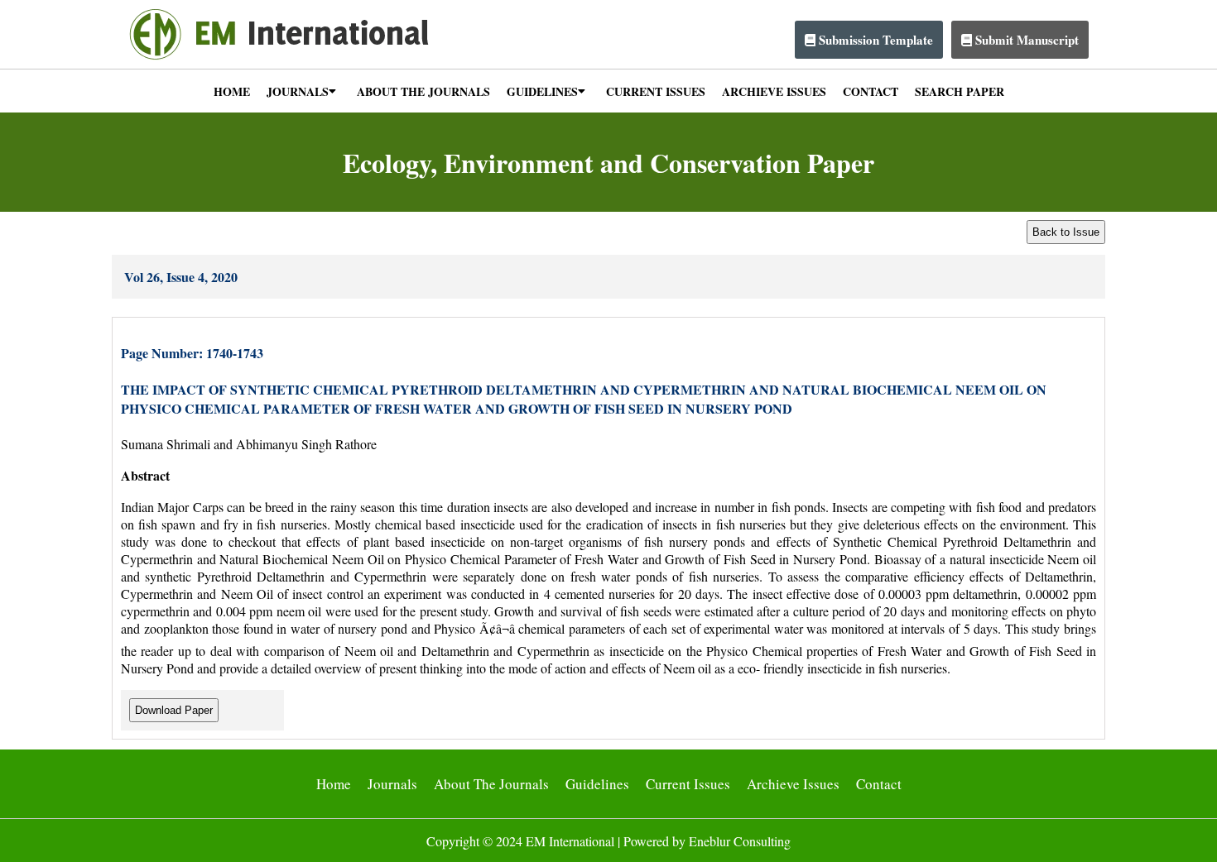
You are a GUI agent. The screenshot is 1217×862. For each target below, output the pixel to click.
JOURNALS (298, 91)
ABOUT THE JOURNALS (423, 91)
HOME (232, 91)
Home (333, 783)
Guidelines (597, 783)
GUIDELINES (542, 91)
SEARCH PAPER (959, 91)
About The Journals (491, 783)
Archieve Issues (793, 783)
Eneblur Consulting (740, 841)
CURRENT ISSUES (655, 91)
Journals (392, 783)
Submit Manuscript (1025, 40)
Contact (879, 783)
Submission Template (874, 40)
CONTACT (870, 91)
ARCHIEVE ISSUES (774, 91)
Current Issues (688, 783)
